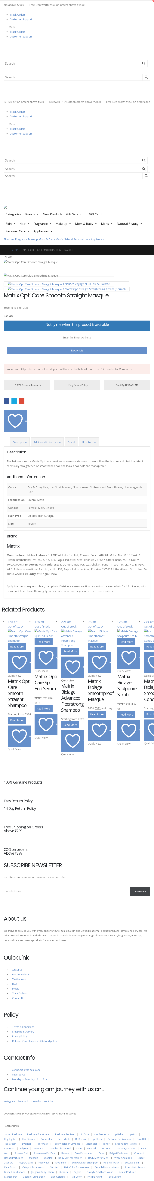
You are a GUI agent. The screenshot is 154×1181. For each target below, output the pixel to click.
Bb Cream (10, 1143)
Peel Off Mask (111, 1162)
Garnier (54, 1167)
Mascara (38, 1148)
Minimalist (91, 1143)
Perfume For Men (65, 1134)
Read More (17, 646)
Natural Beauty (127, 224)
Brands (30, 214)
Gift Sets (72, 214)
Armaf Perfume (127, 1172)
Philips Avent (95, 1176)
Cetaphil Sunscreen (34, 1176)
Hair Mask (42, 1143)
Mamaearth (10, 1176)
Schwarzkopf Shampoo (85, 1162)
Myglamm (60, 1162)
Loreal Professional (60, 1148)
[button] (77, 27)
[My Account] (5, 48)
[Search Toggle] (5, 57)
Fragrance (40, 224)
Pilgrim (24, 1148)
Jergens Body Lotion (42, 1172)
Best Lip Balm (132, 1162)
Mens (105, 224)
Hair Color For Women (76, 1167)
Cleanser (9, 1148)
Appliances (41, 231)
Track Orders (18, 14)
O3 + (79, 1148)
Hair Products (101, 1134)
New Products (53, 214)
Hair (23, 224)
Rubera (64, 1172)
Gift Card (94, 214)
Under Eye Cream (125, 1148)
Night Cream (26, 1162)
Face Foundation (84, 1153)
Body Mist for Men (98, 1158)
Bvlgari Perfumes (118, 1153)
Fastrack (91, 1148)
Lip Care (84, 1134)
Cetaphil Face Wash (33, 1167)
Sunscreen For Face (44, 1153)
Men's (59, 239)
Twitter (14, 401)
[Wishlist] (5, 52)
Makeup (61, 224)
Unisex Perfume (13, 1134)
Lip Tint (106, 1148)
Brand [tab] (71, 442)
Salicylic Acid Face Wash (100, 1172)
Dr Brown (80, 1139)
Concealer (46, 1139)
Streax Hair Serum (135, 1167)
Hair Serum (28, 1139)
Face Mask (63, 1139)
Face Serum (114, 1176)
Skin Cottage (58, 1176)
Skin (9, 224)
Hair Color (76, 1176)
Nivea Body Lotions (15, 1172)
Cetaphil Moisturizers (107, 1167)
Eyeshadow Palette (126, 1143)
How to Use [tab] (89, 442)
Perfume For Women (39, 1134)
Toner (106, 1143)
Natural (68, 239)
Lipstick (133, 1134)
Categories (13, 214)
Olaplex (48, 1158)
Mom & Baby (84, 224)
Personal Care (16, 231)
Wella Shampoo (123, 1158)
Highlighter (10, 1139)
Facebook (6, 401)
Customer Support (21, 19)
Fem (101, 1153)
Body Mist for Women (70, 1158)
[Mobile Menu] (6, 201)
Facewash (44, 1162)
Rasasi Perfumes (13, 1158)
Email (21, 401)
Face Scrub (10, 1167)
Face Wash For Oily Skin (67, 1143)
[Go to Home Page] (5, 250)
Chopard (139, 1153)
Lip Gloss (97, 1139)
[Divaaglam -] (21, 208)
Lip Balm (118, 1134)
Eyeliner (26, 1143)
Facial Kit (141, 1139)
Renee (65, 1153)
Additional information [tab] (47, 442)
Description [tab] (20, 442)
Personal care (81, 239)
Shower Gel (21, 1153)
